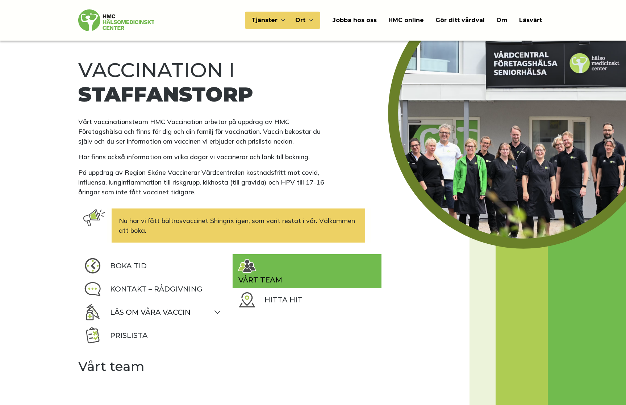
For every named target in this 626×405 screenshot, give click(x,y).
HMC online (406, 20)
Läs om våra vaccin (150, 312)
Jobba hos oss (355, 20)
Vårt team (260, 280)
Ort (300, 20)
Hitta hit (283, 300)
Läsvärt (530, 20)
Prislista (129, 335)
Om (502, 20)
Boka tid (128, 265)
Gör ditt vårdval (460, 20)
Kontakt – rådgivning (156, 289)
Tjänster (264, 20)
